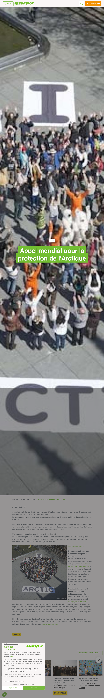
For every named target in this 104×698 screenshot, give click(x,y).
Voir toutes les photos (76, 546)
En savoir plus (60, 693)
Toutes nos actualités (88, 653)
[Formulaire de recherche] (81, 3)
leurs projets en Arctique (77, 601)
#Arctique (17, 634)
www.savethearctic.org (50, 624)
